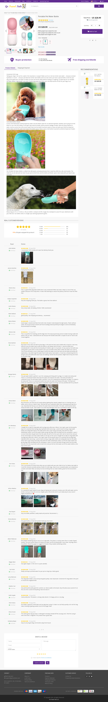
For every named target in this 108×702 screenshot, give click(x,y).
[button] (24, 649)
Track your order (49, 681)
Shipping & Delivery (50, 680)
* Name (10, 641)
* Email (10, 645)
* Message (45, 641)
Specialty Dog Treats (44, 1)
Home (5, 1)
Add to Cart (93, 31)
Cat (9, 12)
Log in (102, 1)
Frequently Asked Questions (72, 678)
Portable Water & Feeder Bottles (18, 12)
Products (47, 676)
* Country (9, 648)
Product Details (10, 68)
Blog (23, 1)
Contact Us (35, 1)
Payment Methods (50, 678)
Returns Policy (48, 683)
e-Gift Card (28, 1)
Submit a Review (39, 663)
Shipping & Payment (24, 68)
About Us (11, 1)
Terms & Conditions (46, 657)
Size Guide (41, 47)
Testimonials (17, 1)
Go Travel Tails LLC (54, 699)
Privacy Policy (28, 680)
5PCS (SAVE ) (42, 54)
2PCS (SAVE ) (42, 52)
